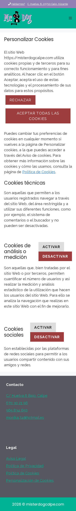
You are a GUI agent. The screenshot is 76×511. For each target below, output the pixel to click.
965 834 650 (17, 410)
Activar (51, 247)
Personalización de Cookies (30, 480)
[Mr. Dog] (17, 18)
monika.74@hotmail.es (25, 417)
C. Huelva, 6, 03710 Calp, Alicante (47, 3)
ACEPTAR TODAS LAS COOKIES (38, 116)
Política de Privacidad (24, 466)
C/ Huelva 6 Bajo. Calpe (26, 395)
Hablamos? (18, 3)
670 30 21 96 (17, 403)
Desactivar (55, 256)
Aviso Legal (16, 458)
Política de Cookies (38, 172)
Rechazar (20, 100)
